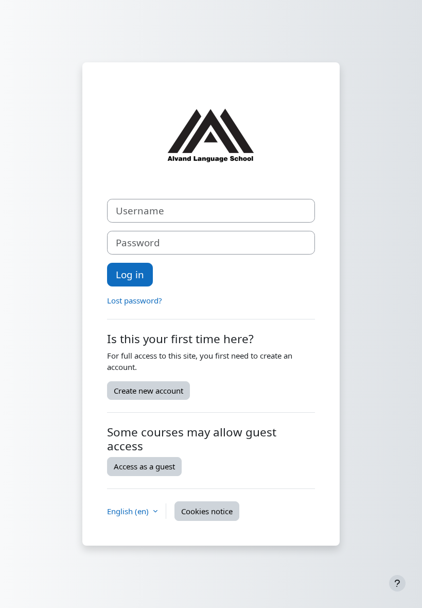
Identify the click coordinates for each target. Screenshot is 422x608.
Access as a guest (144, 466)
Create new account (148, 390)
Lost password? (134, 300)
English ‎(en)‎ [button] (129, 511)
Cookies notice (207, 511)
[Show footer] (397, 583)
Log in (130, 274)
